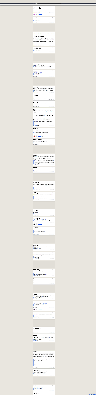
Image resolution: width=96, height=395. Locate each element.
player (40, 73)
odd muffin (36, 275)
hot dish (34, 249)
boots (36, 314)
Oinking (34, 199)
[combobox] (48, 3)
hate (36, 371)
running (39, 388)
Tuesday (46, 185)
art (34, 387)
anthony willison (36, 258)
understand (35, 65)
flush (42, 220)
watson (35, 171)
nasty (45, 220)
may (46, 111)
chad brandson (36, 340)
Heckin (34, 9)
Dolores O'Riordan (40, 33)
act (34, 219)
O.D (48, 33)
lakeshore (36, 189)
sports (42, 296)
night (39, 20)
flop (45, 103)
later (43, 304)
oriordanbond (43, 33)
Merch (53, 12)
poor (33, 130)
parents (43, 356)
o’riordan (37, 33)
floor (44, 359)
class (46, 296)
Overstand (34, 67)
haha (45, 274)
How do (36, 74)
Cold (33, 49)
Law (36, 121)
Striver (33, 125)
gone (44, 114)
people (38, 9)
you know (38, 74)
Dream (46, 119)
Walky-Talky (34, 275)
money (46, 90)
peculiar (37, 387)
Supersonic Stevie (36, 390)
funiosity (34, 390)
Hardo (33, 298)
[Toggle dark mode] (63, 3)
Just (34, 132)
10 (34, 213)
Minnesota (34, 246)
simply (39, 248)
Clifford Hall (36, 249)
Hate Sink (34, 374)
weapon (37, 103)
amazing (36, 9)
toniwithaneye (36, 92)
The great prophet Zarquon (37, 374)
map (34, 72)
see (45, 219)
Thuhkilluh (35, 298)
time (37, 353)
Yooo (34, 50)
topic (37, 65)
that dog (37, 388)
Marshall (44, 118)
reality (43, 89)
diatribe (36, 317)
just (41, 373)
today (40, 297)
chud (43, 337)
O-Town (53, 33)
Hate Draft (34, 164)
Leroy (34, 66)
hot (37, 248)
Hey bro (35, 339)
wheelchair (37, 274)
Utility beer (34, 189)
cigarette (40, 254)
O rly (51, 33)
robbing (48, 66)
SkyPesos (34, 133)
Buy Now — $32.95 (40, 136)
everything (41, 72)
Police (34, 194)
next (42, 219)
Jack (37, 297)
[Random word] (60, 3)
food (35, 337)
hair (52, 39)
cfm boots (34, 317)
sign (34, 303)
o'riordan (34, 22)
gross (44, 231)
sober (52, 88)
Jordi (35, 22)
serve (49, 371)
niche (45, 141)
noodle (36, 248)
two (43, 303)
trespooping (34, 221)
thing (46, 220)
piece (40, 141)
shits (36, 50)
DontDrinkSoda (36, 199)
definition (47, 271)
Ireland (37, 38)
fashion (42, 387)
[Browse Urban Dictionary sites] (34, 3)
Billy (34, 160)
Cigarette (34, 254)
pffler (35, 164)
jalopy (33, 171)
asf (39, 50)
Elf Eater (36, 67)
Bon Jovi (49, 314)
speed (51, 194)
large (46, 246)
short (39, 39)
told (37, 66)
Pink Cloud (34, 92)
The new (34, 90)
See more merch (43, 136)
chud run (34, 340)
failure (44, 115)
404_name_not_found (37, 133)
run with (40, 339)
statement (39, 65)
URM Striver (36, 125)
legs (41, 388)
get (35, 20)
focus (51, 371)
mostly (36, 72)
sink (45, 373)
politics (38, 119)
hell (53, 359)
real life (37, 212)
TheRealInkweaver (37, 221)
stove (33, 258)
